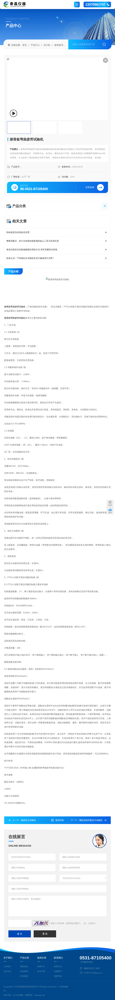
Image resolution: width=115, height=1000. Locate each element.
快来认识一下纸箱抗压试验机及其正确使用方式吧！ (30, 258)
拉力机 (47, 45)
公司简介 (7, 966)
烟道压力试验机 (28, 820)
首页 (24, 45)
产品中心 (35, 45)
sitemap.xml (39, 995)
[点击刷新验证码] (40, 923)
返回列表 (59, 820)
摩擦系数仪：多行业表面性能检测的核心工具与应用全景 (32, 241)
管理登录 (29, 995)
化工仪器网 (18, 995)
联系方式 (58, 966)
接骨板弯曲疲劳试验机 (65, 45)
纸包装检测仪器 (25, 971)
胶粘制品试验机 (25, 966)
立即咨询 (89, 187)
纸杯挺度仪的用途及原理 (17, 232)
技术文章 (41, 971)
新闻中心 (41, 966)
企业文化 (7, 971)
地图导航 (58, 976)
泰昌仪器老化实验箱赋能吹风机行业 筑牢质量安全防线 (31, 249)
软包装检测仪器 (25, 976)
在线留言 (58, 971)
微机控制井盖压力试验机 (90, 820)
